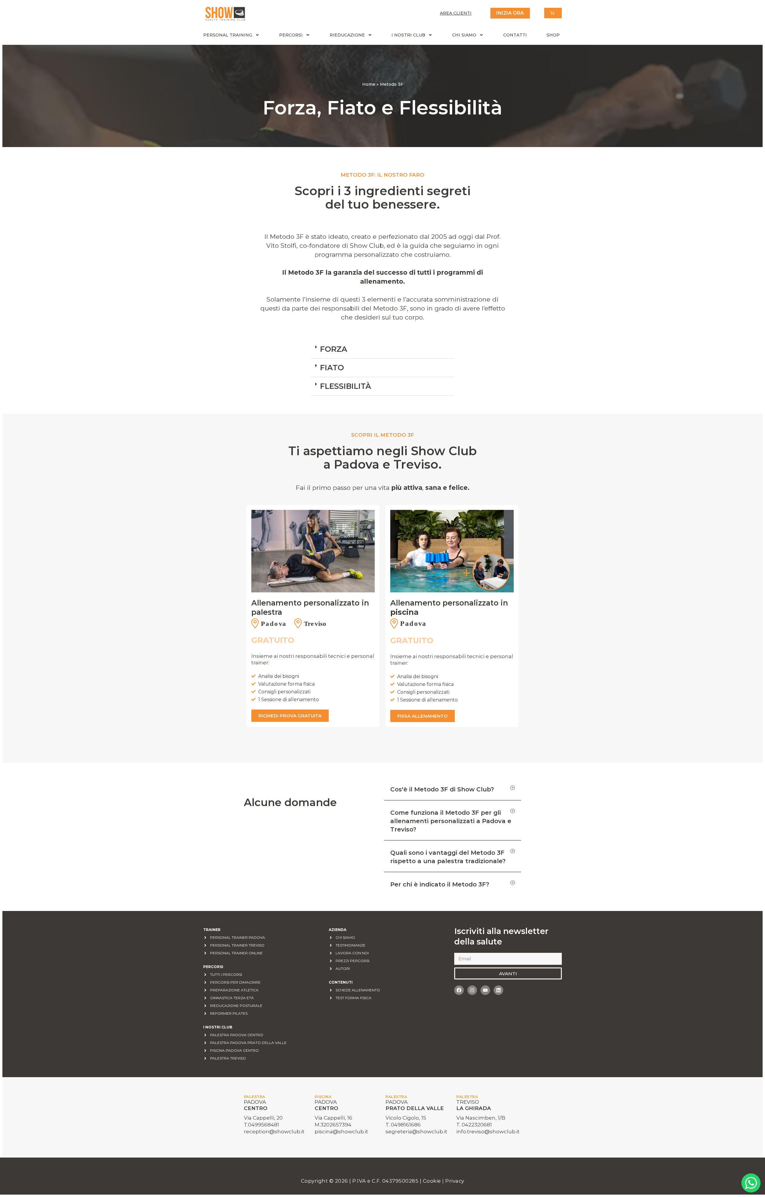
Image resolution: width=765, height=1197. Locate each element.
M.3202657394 (333, 1125)
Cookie (433, 1181)
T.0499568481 (261, 1125)
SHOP (553, 35)
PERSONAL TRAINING (227, 35)
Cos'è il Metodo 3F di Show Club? (442, 789)
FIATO (332, 367)
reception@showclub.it (274, 1132)
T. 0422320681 (474, 1125)
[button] (382, 349)
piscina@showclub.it (341, 1132)
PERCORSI (291, 35)
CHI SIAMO (464, 35)
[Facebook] (459, 990)
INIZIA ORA (510, 13)
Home (368, 84)
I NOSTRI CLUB (408, 35)
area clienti (456, 13)
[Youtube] (485, 990)
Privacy (454, 1181)
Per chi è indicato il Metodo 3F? (439, 884)
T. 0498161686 (403, 1125)
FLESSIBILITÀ (345, 386)
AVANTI (508, 973)
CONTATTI (515, 35)
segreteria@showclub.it (416, 1132)
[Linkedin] (498, 990)
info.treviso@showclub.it (488, 1132)
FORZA (333, 349)
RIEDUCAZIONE (347, 35)
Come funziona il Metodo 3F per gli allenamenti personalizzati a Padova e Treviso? (450, 821)
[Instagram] (472, 990)
